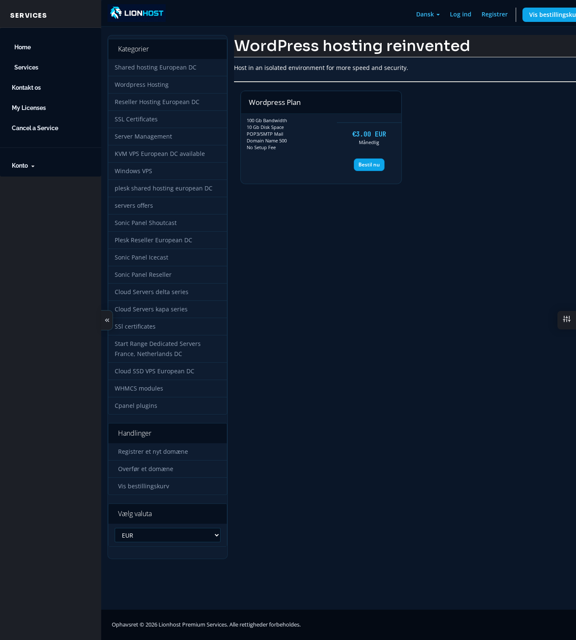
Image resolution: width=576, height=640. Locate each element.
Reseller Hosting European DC (157, 102)
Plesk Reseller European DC (153, 240)
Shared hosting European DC (155, 67)
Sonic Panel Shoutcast (146, 223)
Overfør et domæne (144, 469)
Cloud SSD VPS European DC (154, 371)
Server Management (143, 136)
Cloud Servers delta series (151, 292)
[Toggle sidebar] (107, 320)
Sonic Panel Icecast (141, 257)
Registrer (495, 14)
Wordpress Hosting (142, 84)
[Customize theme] (566, 320)
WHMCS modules (139, 388)
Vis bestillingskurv (142, 486)
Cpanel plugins (136, 406)
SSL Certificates (136, 119)
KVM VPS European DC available (160, 154)
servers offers (134, 205)
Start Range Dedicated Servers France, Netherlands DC (158, 349)
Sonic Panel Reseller (143, 274)
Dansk (426, 14)
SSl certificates (135, 326)
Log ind (460, 14)
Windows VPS (133, 171)
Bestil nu (369, 164)
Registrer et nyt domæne (151, 451)
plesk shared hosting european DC (164, 188)
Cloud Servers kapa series (151, 309)
